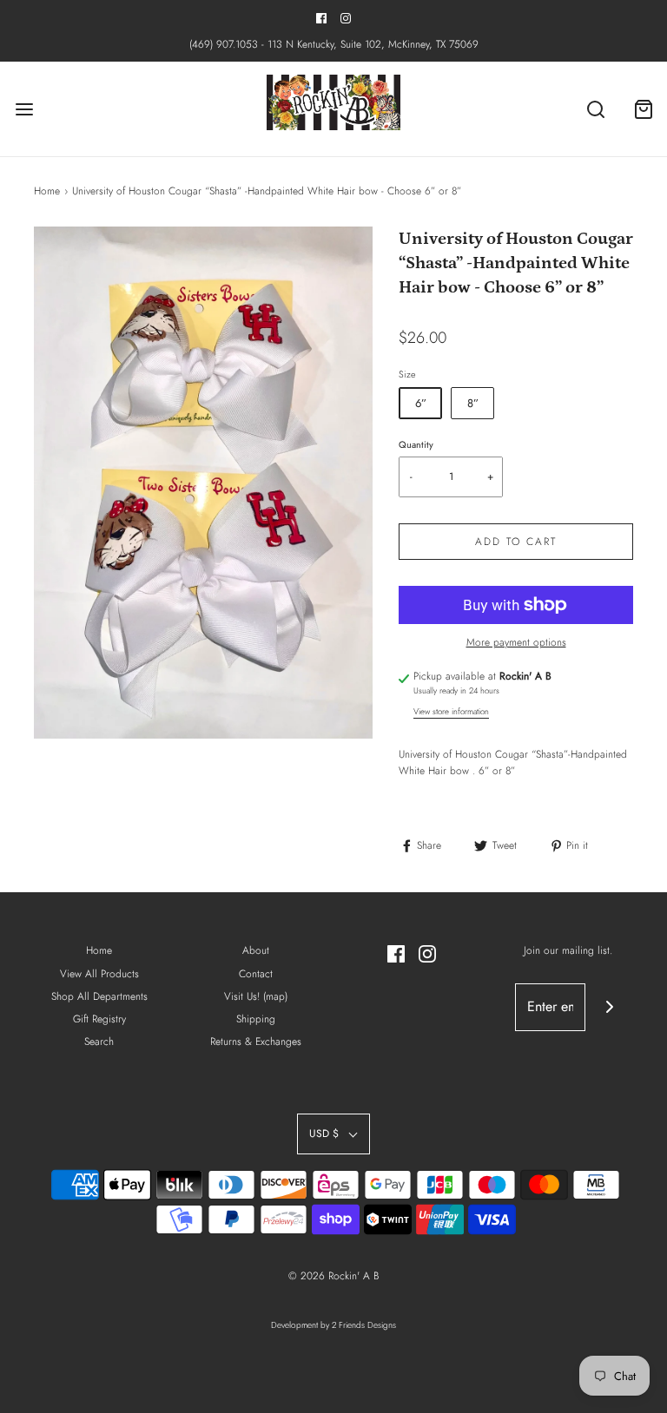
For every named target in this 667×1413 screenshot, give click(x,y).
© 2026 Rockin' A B (333, 1276)
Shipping (255, 1019)
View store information (451, 712)
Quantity (416, 444)
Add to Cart (516, 541)
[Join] (609, 1007)
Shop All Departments (99, 996)
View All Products (99, 974)
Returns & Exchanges (255, 1041)
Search (99, 1041)
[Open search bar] (595, 109)
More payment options (516, 642)
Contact (256, 974)
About (255, 950)
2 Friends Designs (364, 1324)
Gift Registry (99, 1019)
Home (47, 191)
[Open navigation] (24, 109)
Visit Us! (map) (255, 996)
